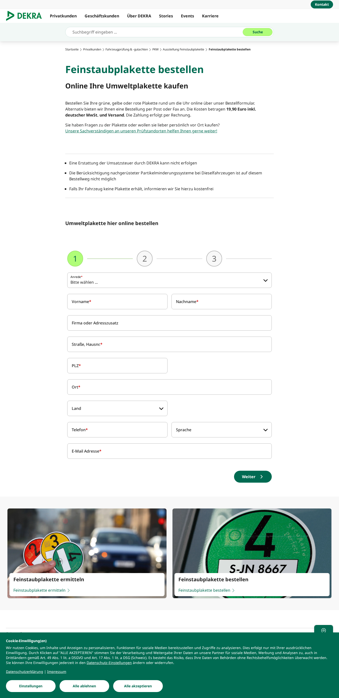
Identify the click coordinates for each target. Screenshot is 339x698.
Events (187, 16)
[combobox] (169, 280)
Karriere (210, 16)
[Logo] (26, 16)
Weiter (248, 476)
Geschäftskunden (102, 16)
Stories (166, 16)
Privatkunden (63, 16)
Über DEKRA (139, 16)
